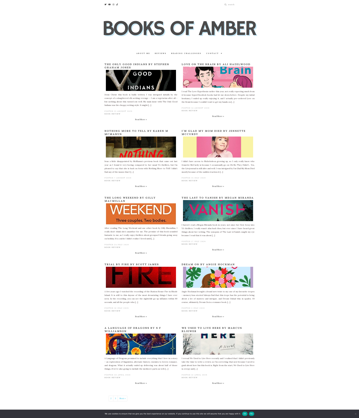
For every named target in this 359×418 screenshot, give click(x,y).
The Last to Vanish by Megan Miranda (218, 197)
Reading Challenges (186, 53)
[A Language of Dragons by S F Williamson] (140, 344)
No (251, 414)
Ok (245, 414)
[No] (355, 413)
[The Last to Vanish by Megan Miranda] (218, 210)
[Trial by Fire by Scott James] (140, 277)
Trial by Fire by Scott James (131, 264)
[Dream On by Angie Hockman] (218, 277)
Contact (213, 53)
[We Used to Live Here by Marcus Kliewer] (218, 344)
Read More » (141, 119)
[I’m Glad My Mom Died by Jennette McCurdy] (218, 147)
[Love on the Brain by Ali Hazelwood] (218, 77)
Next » (122, 398)
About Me (143, 53)
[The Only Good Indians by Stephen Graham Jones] (140, 80)
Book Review (112, 114)
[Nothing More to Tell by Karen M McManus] (140, 147)
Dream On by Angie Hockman (208, 264)
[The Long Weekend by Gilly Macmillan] (140, 213)
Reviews (160, 53)
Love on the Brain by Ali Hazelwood (216, 64)
